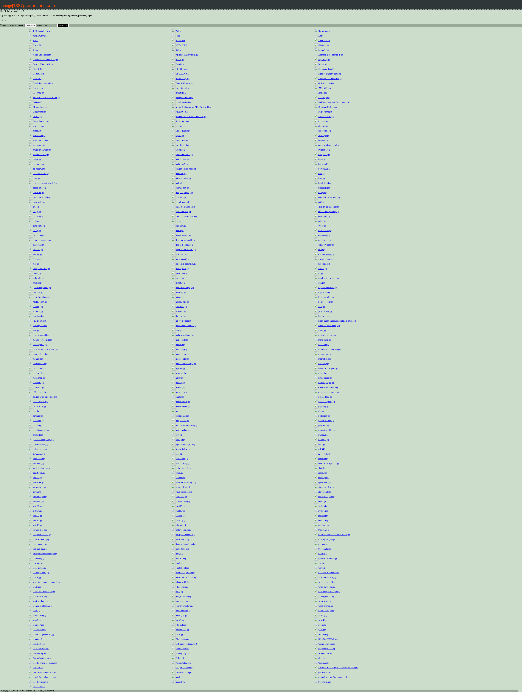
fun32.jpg (322, 268)
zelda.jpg (179, 634)
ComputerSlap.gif (326, 69)
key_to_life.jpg (39, 321)
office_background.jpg (328, 387)
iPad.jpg (321, 306)
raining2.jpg (323, 439)
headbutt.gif (38, 292)
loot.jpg (36, 330)
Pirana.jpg (37, 116)
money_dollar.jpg (40, 354)
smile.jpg (179, 473)
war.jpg (321, 568)
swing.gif (322, 501)
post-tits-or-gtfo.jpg (41, 430)
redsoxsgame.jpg (40, 449)
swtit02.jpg (180, 506)
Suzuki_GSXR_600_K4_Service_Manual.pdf (338, 667)
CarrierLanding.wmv (42, 658)
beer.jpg (321, 173)
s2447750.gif (324, 454)
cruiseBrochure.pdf (184, 672)
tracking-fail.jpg (39, 549)
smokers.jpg (181, 477)
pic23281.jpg (38, 420)
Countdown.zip (182, 648)
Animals (179, 31)
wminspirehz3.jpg (326, 596)
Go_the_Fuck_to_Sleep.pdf (45, 663)
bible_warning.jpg (183, 178)
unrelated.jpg (38, 558)
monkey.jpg (38, 359)
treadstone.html (324, 682)
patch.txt (179, 677)
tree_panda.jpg (324, 549)
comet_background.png (328, 211)
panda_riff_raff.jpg (41, 401)
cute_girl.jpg (181, 226)
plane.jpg (37, 425)
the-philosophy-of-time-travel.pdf (332, 677)
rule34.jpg (322, 449)
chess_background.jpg (185, 207)
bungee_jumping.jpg (184, 192)
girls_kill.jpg (38, 278)
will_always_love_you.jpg (329, 591)
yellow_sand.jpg (40, 629)
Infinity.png (181, 93)
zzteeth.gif (37, 639)
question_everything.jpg (43, 439)
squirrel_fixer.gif (183, 487)
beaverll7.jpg (324, 169)
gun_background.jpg (42, 287)
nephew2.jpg (181, 373)
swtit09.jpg (323, 515)
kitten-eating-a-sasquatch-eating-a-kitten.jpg (337, 321)
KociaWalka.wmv (183, 663)
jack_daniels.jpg (325, 311)
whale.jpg (37, 577)
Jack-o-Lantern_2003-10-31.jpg (46, 97)
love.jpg (179, 330)
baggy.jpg (37, 159)
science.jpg (323, 458)
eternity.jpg (37, 254)
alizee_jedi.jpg (324, 131)
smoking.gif (323, 477)
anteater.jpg (323, 140)
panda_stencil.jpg (183, 406)
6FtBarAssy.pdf (39, 653)
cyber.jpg (322, 226)
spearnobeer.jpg (39, 487)
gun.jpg (321, 283)
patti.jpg (36, 411)
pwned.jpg (322, 435)
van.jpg (179, 563)
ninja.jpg (179, 378)
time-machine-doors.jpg (186, 544)
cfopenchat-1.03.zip (326, 648)
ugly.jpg (179, 553)
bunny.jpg (322, 192)
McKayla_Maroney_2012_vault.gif (333, 102)
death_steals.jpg (325, 230)
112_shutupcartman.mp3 (186, 644)
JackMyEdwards (40, 36)
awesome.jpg (324, 150)
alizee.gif (37, 131)
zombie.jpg (323, 634)
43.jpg (35, 50)
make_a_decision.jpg (185, 335)
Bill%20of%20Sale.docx (329, 639)
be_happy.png (39, 169)
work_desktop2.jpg (326, 610)
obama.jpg (180, 387)
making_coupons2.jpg (42, 340)
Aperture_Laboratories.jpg (187, 55)
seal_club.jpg (38, 463)
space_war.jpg (324, 482)
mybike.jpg (180, 368)
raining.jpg (180, 439)
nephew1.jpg (38, 373)
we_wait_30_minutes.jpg (329, 572)
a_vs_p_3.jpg (38, 126)
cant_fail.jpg (181, 197)
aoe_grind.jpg (39, 145)
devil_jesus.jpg (324, 240)
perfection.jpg (324, 416)
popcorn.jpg (323, 425)
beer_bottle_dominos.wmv (44, 672)
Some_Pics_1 (324, 40)
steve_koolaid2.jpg (184, 492)
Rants (35, 40)
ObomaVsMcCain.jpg (327, 107)
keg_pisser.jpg (324, 316)
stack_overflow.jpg (326, 487)
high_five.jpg (324, 292)
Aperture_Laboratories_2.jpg (45, 59)
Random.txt (38, 667)
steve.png (37, 492)
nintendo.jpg (38, 382)
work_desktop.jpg (183, 610)
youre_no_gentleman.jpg (43, 634)
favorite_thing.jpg (326, 259)
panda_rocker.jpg (183, 401)
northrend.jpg (38, 387)
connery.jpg (38, 216)
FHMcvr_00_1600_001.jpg (330, 78)
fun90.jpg (37, 273)
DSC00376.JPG (183, 74)
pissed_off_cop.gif (326, 420)
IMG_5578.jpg (324, 88)
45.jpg (178, 50)
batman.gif (322, 164)
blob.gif (179, 183)
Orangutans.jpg (39, 112)
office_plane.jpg (40, 392)
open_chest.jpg (182, 392)
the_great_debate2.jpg (185, 534)
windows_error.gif (41, 596)
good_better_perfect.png (328, 278)
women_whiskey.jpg (184, 606)
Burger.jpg (322, 64)
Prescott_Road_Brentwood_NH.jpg (191, 116)
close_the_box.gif (183, 211)
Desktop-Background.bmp (329, 74)
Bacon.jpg (180, 59)
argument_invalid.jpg (42, 150)
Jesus (178, 36)
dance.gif (180, 230)
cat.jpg (321, 202)
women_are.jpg (325, 601)
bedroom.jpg (181, 173)
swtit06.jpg (323, 511)
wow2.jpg (37, 620)
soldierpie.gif (38, 482)
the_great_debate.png (42, 534)
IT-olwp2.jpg (38, 93)
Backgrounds (324, 31)
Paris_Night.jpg (325, 112)
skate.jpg (322, 468)
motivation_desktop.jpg (186, 363)
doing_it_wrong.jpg (184, 245)
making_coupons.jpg (327, 335)
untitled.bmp (181, 558)
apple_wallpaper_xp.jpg (328, 145)
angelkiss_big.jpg (40, 140)
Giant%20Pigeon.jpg (185, 83)
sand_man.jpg (39, 458)
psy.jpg (179, 435)
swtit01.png (38, 506)
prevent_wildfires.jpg (327, 430)
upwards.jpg (38, 563)
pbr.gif (178, 411)
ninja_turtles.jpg (325, 378)
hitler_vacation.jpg (326, 297)
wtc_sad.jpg (181, 625)
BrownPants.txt (325, 653)
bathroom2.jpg (182, 164)
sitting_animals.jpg (184, 468)
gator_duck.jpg (182, 273)
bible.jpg (36, 178)
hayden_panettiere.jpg (327, 287)
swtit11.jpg (180, 520)
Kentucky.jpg (324, 97)
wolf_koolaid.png (40, 601)
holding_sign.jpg (40, 302)
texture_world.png (183, 530)
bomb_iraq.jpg (324, 183)
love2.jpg (322, 330)
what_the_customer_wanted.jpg (46, 582)
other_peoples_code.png (328, 392)
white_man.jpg (182, 587)
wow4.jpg (322, 620)
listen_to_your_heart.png (329, 325)
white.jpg (37, 587)
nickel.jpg (322, 373)
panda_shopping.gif (326, 401)
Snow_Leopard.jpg (41, 121)
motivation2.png (40, 363)
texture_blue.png (40, 530)
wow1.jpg (322, 615)
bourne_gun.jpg (182, 188)
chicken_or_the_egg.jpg (328, 207)
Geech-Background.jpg (43, 83)
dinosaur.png (38, 245)
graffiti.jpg (180, 283)
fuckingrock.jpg (182, 268)
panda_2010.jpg (325, 397)
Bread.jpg (180, 64)
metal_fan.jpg (324, 344)
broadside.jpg (324, 188)
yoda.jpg (322, 629)
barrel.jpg (322, 159)
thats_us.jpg (323, 530)
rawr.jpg (321, 444)
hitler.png (180, 297)
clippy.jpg (37, 211)
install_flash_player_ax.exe (44, 677)
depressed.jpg (324, 235)
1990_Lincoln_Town (42, 31)
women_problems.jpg (42, 606)
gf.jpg (320, 273)
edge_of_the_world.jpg (186, 249)
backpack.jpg (324, 154)
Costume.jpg (38, 74)
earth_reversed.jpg (326, 245)
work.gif (36, 610)
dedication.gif (39, 235)
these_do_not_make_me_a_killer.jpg (334, 534)
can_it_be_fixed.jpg (41, 197)
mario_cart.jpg (182, 340)
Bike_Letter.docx (183, 639)
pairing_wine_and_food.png (45, 397)
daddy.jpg (37, 230)
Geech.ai (322, 658)
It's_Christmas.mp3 (41, 648)
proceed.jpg (38, 435)
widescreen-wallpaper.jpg (44, 591)
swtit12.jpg (323, 520)
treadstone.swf (39, 686)
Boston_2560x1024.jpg (43, 64)
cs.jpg (178, 221)
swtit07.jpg (37, 515)
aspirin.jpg (180, 150)
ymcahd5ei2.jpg (182, 629)
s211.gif (179, 454)
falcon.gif (37, 259)
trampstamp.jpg (182, 549)
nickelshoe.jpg (39, 378)
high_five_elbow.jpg (42, 297)
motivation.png (324, 359)
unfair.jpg (322, 553)
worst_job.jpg (181, 615)
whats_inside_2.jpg (326, 582)
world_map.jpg (39, 615)
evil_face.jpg (181, 254)
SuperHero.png (182, 121)
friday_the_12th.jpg (41, 268)
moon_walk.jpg (182, 359)
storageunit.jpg (324, 492)
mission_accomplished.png (329, 349)
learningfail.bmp (40, 325)
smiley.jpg (322, 473)
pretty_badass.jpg (183, 430)
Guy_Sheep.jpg (182, 88)
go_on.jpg (180, 278)
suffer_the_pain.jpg (326, 496)
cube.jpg (322, 221)
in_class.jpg (181, 311)
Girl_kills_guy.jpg (326, 83)
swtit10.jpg (37, 520)
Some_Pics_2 (39, 45)
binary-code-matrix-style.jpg (45, 183)
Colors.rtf (180, 658)
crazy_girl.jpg (324, 216)
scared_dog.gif (182, 458)
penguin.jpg (38, 416)
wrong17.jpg (38, 625)
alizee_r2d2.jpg (39, 135)
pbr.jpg (321, 411)
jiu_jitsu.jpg (181, 316)
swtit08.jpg (180, 515)
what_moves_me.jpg (327, 577)
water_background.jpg (185, 572)
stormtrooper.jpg (40, 496)
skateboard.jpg (39, 473)
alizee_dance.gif (182, 131)
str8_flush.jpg (181, 496)
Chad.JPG (37, 69)
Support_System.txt (184, 667)
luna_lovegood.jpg (41, 335)
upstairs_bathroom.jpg (327, 558)
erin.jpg (321, 249)
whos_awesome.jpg (326, 587)
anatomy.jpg (323, 135)
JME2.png (322, 93)
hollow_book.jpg (325, 302)
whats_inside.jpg (183, 582)
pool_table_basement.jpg (186, 425)
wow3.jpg (180, 620)
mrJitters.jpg (323, 363)
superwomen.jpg (183, 501)
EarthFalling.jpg (182, 78)
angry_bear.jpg (182, 140)
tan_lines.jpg (323, 525)
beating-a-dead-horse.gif (186, 169)
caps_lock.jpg (39, 202)
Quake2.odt (323, 663)
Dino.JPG (37, 78)
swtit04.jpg (37, 511)
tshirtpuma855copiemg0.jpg (45, 553)
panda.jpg (180, 397)
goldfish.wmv (324, 672)
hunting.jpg (38, 306)
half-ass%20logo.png (185, 287)
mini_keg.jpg (181, 349)
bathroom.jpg (38, 164)
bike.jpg (321, 178)
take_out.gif (181, 525)
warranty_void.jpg (41, 572)
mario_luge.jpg (324, 340)
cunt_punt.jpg (39, 226)
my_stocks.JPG (39, 368)
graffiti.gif (37, 283)
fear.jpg (36, 264)
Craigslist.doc (39, 644)
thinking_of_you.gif (326, 539)
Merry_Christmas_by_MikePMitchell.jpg (193, 107)
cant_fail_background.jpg (329, 197)
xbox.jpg (322, 625)
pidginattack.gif (182, 420)
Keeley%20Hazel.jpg (185, 97)
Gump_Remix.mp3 (326, 644)
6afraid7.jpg (323, 50)
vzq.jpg (321, 563)
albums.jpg (323, 126)
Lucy (320, 36)
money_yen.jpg (325, 354)
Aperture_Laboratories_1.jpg (330, 55)
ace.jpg (179, 126)
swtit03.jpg (323, 506)
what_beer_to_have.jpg (186, 577)
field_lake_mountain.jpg (186, 264)
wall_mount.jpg (39, 568)
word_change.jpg (325, 606)
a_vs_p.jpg (323, 121)
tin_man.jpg (323, 544)
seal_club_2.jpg (182, 463)
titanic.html (180, 682)
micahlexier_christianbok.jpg (45, 349)
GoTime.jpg (38, 88)
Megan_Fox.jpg (40, 107)
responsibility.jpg (183, 449)
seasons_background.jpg (328, 463)
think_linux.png (182, 539)
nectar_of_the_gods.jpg (328, 368)
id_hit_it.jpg (38, 311)
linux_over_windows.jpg (186, 325)
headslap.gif (181, 292)
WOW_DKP (181, 45)
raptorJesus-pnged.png (185, 444)
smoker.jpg (37, 477)
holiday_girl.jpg (182, 302)
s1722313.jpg (39, 454)
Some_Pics (180, 40)
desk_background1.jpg (185, 240)
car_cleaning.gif (182, 202)
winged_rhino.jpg (183, 596)
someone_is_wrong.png (186, 482)
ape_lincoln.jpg (182, 145)
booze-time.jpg (39, 188)
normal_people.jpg (326, 382)
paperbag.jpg (324, 406)
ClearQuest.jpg (182, 69)
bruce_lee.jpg (38, 192)
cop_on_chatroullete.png (186, 216)
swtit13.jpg (37, 525)
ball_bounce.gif (182, 159)
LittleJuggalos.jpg (183, 102)
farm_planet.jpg (182, 259)
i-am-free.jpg (181, 306)
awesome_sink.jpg (41, 154)
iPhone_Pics (323, 45)
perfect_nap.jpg (182, 416)
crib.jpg (36, 221)
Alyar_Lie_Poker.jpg (42, 55)
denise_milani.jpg (183, 235)
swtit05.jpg (180, 511)
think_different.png (41, 539)
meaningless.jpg (40, 344)
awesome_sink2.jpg (184, 154)
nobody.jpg (180, 382)
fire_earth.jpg (324, 264)
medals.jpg (180, 344)
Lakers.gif (37, 102)
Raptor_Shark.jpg (326, 116)
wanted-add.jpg (182, 568)
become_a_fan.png (41, 173)
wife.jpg (179, 591)
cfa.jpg (36, 207)
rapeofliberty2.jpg (40, 444)
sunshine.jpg (38, 501)
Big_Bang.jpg (324, 59)
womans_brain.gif (183, 601)
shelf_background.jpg (42, 468)
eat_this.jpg (38, 249)
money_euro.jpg (183, 354)
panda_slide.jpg (39, 406)
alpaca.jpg (180, 135)
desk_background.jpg (42, 240)
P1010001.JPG (182, 112)
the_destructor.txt (40, 682)
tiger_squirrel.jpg (40, 544)
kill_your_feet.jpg (183, 321)
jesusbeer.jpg (38, 316)
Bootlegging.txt (182, 653)
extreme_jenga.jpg (326, 254)
